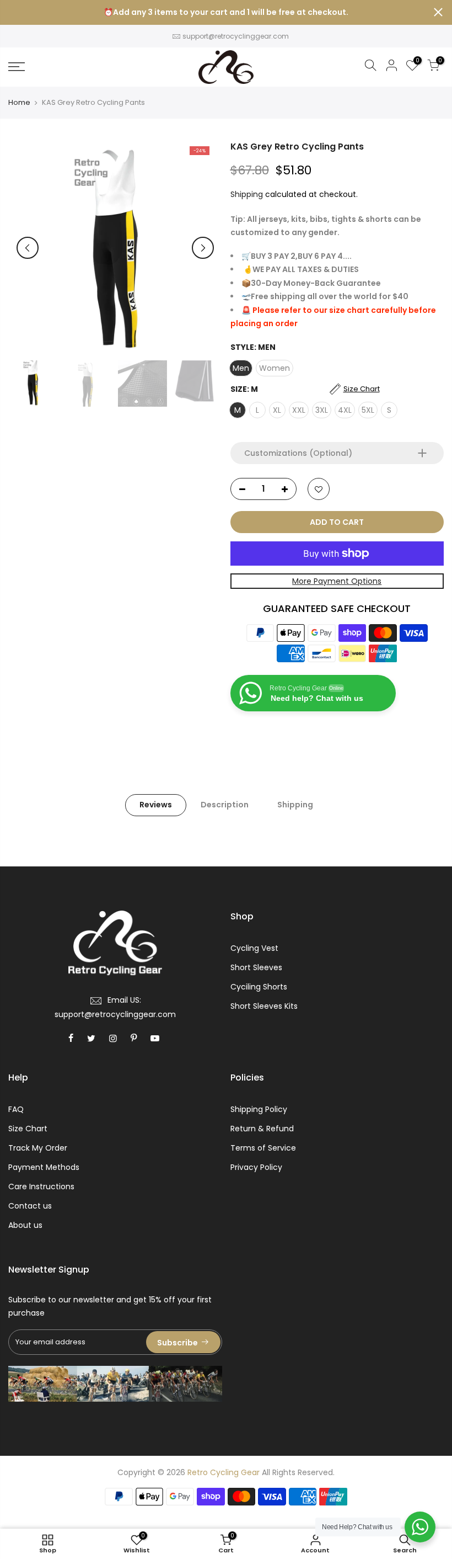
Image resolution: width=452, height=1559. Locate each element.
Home (19, 103)
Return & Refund (262, 1128)
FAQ (16, 1109)
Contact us (30, 1205)
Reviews (155, 804)
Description (225, 804)
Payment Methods (43, 1167)
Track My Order (37, 1147)
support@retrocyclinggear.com (235, 36)
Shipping (246, 194)
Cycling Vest (254, 948)
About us (25, 1225)
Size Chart (27, 1128)
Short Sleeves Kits (264, 1006)
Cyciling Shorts (258, 986)
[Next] (203, 248)
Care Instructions (41, 1186)
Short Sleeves (256, 967)
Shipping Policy (258, 1109)
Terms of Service (263, 1147)
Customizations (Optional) (298, 453)
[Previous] (28, 248)
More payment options (336, 581)
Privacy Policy (256, 1167)
